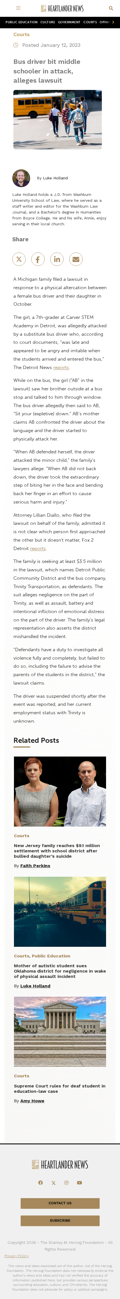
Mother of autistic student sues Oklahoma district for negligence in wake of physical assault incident (60, 971)
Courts (90, 22)
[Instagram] (66, 1183)
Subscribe (60, 1221)
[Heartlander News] (62, 8)
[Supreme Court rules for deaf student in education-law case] (60, 1032)
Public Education (22, 22)
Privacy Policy (16, 1256)
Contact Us (60, 1203)
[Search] (110, 8)
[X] (53, 1183)
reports (61, 367)
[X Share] (19, 261)
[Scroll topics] (112, 22)
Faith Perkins (35, 865)
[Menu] (19, 8)
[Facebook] (40, 1183)
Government (69, 22)
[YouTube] (79, 1183)
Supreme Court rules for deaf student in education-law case (59, 1088)
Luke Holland (55, 178)
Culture (47, 22)
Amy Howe (32, 1100)
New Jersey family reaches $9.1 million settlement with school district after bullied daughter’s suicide (57, 851)
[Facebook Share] (38, 261)
